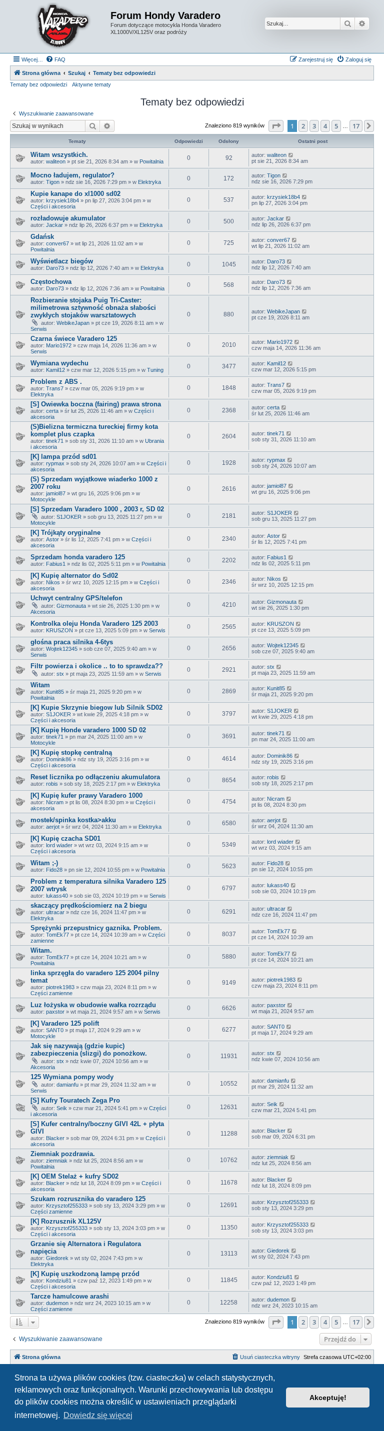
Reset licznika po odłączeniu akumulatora (95, 777)
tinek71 (55, 441)
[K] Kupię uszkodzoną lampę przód (85, 1274)
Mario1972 (59, 345)
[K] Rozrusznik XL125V (66, 1221)
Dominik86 (59, 759)
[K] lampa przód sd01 (63, 456)
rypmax (55, 463)
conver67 (57, 243)
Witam (40, 685)
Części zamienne (51, 993)
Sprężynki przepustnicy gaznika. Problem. (96, 928)
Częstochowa (51, 281)
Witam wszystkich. (59, 154)
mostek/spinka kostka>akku (73, 820)
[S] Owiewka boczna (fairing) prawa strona (95, 404)
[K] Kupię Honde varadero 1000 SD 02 (88, 730)
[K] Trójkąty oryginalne (65, 532)
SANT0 (55, 1030)
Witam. (41, 950)
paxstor (55, 1012)
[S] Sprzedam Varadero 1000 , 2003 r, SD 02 (97, 509)
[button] (276, 126)
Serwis (38, 329)
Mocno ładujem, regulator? (72, 175)
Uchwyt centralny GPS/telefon (76, 598)
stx (60, 674)
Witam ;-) (44, 863)
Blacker (55, 1138)
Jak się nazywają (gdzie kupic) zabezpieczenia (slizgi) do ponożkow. (88, 1049)
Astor (52, 539)
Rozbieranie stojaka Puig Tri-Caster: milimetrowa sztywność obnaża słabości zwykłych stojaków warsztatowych (93, 307)
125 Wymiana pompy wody (72, 1077)
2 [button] (303, 125)
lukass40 (57, 896)
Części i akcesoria (53, 206)
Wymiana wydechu (59, 363)
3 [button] (314, 125)
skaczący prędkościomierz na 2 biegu (88, 905)
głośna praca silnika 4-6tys (71, 642)
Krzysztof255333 (67, 1206)
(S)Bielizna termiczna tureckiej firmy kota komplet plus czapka (94, 430)
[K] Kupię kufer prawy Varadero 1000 (86, 795)
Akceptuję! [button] (328, 1398)
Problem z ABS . (56, 381)
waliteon (56, 161)
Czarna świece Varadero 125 (73, 338)
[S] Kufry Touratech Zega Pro (75, 1100)
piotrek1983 (60, 987)
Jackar (54, 225)
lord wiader (59, 845)
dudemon (57, 1303)
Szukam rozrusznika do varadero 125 (88, 1199)
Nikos (53, 582)
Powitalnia (152, 161)
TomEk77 (57, 935)
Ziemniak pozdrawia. (62, 1154)
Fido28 (54, 870)
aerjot (53, 827)
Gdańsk (42, 236)
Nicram (55, 802)
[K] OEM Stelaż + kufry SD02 (74, 1176)
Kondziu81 (59, 1281)
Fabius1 (56, 564)
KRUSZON (59, 630)
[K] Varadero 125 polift (64, 1023)
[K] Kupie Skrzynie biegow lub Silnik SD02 (96, 707)
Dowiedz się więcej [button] (98, 1415)
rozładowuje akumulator (68, 218)
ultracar (55, 912)
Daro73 (55, 268)
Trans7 (55, 388)
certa (52, 411)
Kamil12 (55, 370)
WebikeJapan (73, 323)
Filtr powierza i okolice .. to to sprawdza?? (96, 666)
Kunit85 (55, 692)
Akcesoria (42, 612)
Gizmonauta (71, 606)
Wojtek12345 (62, 649)
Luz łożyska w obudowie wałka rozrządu (93, 1005)
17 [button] (356, 125)
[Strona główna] (61, 26)
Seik (61, 1108)
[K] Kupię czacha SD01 (65, 838)
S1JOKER (69, 517)
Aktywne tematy (91, 84)
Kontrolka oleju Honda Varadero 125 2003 (94, 623)
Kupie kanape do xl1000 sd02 (75, 193)
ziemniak (57, 1161)
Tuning (155, 370)
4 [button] (325, 125)
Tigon (53, 182)
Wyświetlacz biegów (61, 261)
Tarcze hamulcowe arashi (69, 1296)
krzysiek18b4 (62, 200)
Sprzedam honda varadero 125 (77, 557)
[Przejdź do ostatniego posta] (291, 155)
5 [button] (336, 125)
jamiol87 (56, 493)
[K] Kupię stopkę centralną (71, 752)
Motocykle (43, 499)
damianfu (67, 1085)
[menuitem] (56, 59)
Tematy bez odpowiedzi (38, 84)
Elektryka (149, 182)
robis (52, 784)
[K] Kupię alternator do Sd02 (74, 575)
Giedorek (57, 1258)
